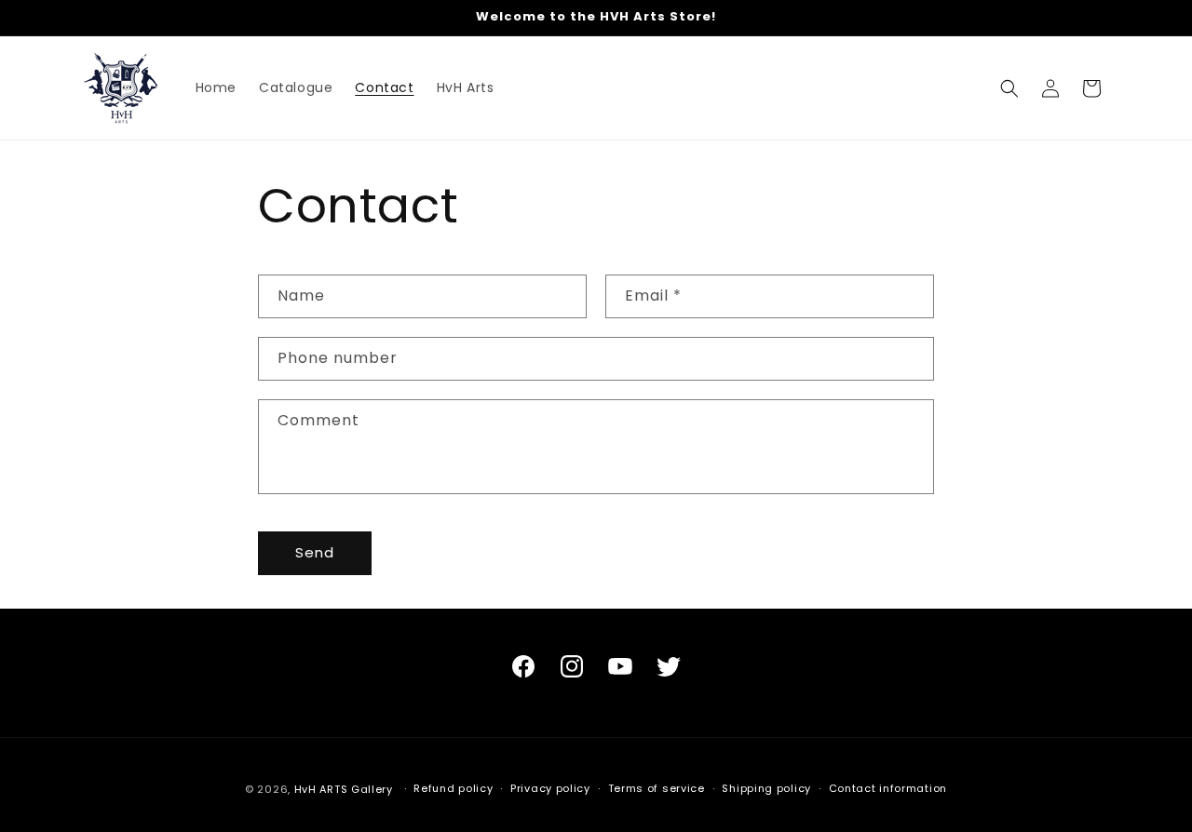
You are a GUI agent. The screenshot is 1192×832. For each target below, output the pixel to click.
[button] (1009, 88)
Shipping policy (766, 788)
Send (314, 552)
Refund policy (453, 788)
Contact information (888, 788)
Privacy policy (550, 788)
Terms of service (656, 788)
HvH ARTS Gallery (343, 789)
